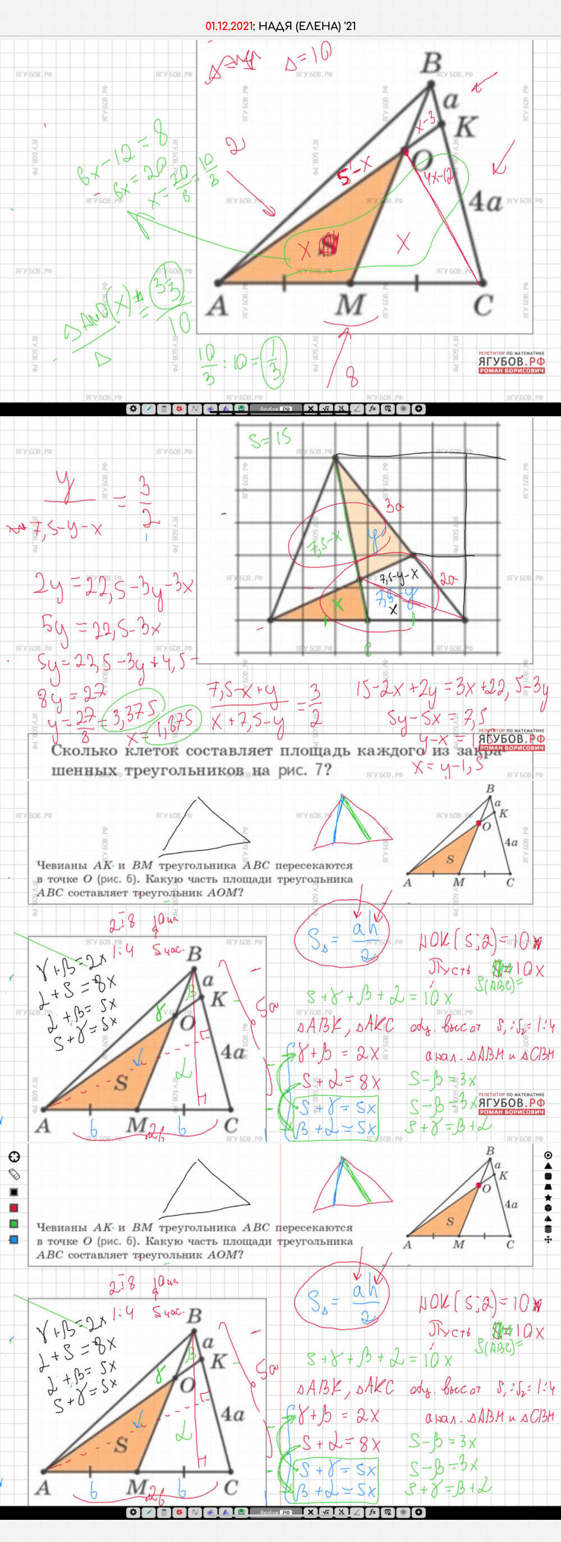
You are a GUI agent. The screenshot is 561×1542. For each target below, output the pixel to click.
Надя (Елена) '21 (307, 26)
